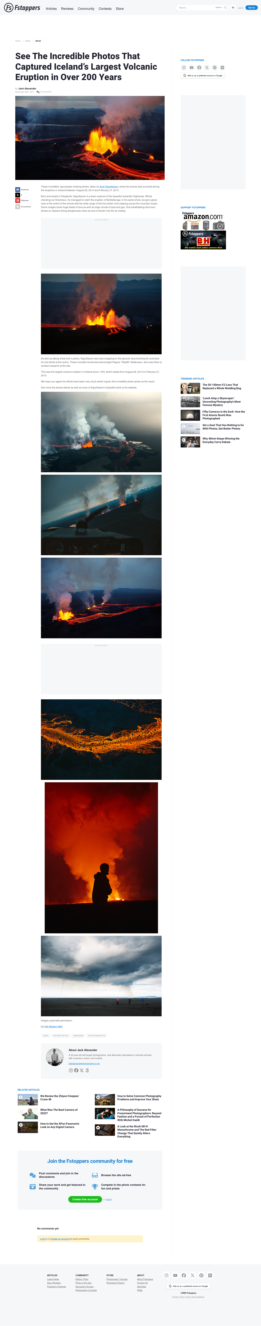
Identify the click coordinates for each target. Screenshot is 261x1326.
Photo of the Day (84, 1282)
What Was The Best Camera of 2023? (58, 1111)
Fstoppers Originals (56, 1286)
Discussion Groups (84, 1286)
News (28, 40)
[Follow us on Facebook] (199, 67)
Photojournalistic (96, 1035)
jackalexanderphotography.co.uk (84, 1063)
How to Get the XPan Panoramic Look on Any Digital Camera (59, 1125)
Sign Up (251, 7)
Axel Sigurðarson (109, 186)
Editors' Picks (82, 1279)
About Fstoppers (145, 1279)
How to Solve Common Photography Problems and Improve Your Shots (139, 1098)
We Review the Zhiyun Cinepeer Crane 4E (59, 1098)
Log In (240, 7)
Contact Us (142, 1282)
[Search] (225, 7)
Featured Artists (60, 1035)
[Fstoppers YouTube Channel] (191, 67)
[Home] (22, 7)
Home (17, 40)
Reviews (67, 8)
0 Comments (45, 91)
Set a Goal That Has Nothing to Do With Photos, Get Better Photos (223, 427)
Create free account (85, 1199)
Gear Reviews (54, 1282)
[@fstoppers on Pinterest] (214, 67)
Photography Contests (86, 1290)
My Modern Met (53, 1026)
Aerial (38, 40)
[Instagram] (71, 1069)
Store (120, 8)
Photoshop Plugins (115, 1282)
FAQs (139, 1290)
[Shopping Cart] (233, 7)
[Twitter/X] (82, 1069)
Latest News (53, 1279)
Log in (109, 1199)
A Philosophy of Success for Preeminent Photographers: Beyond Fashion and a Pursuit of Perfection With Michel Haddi (139, 1115)
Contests (105, 8)
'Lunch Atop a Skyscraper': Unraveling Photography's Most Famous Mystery (222, 401)
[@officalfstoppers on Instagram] (184, 67)
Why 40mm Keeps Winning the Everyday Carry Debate (221, 440)
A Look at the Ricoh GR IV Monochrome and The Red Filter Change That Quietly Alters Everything (136, 1131)
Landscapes (78, 1035)
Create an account (60, 1238)
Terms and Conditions (195, 1296)
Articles (51, 8)
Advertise (141, 1286)
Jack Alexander (27, 88)
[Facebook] (76, 1069)
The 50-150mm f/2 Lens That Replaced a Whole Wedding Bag (222, 386)
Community (86, 8)
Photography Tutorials (116, 1279)
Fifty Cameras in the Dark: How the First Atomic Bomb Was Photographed (224, 415)
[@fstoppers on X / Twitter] (207, 67)
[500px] (87, 1069)
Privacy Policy (178, 1296)
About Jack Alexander (83, 1050)
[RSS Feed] (222, 67)
